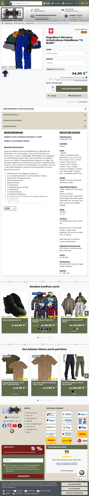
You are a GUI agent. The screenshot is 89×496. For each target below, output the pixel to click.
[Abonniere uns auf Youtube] (15, 426)
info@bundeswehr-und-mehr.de (45, 15)
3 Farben (74, 331)
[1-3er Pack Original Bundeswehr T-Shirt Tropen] (44, 367)
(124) (85, 29)
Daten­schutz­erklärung (47, 485)
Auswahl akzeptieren (74, 493)
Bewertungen (9, 126)
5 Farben (44, 331)
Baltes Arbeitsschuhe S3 (12, 320)
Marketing (31, 491)
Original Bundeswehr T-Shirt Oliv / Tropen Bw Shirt (13, 383)
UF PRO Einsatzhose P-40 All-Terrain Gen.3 (73, 383)
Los (47, 3)
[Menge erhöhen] (52, 87)
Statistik (19, 491)
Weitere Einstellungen (32, 493)
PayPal (8, 493)
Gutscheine (30, 427)
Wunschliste (75, 96)
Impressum (11, 487)
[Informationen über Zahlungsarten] (51, 414)
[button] (84, 3)
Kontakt (29, 421)
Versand (29, 415)
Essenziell (9, 491)
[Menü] (85, 470)
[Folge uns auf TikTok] (20, 426)
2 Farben (14, 394)
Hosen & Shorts (19, 23)
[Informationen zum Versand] (82, 434)
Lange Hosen (30, 23)
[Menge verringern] (52, 90)
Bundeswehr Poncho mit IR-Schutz (72, 321)
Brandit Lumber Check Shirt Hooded (42, 321)
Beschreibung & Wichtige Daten (18, 109)
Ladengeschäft (31, 429)
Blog (28, 432)
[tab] (44, 109)
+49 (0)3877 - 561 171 (13, 421)
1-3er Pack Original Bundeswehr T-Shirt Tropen (44, 383)
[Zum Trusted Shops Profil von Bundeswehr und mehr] (12, 431)
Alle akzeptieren (74, 484)
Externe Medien (45, 491)
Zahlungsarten (31, 418)
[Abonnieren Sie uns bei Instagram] (9, 426)
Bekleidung (8, 23)
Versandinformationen (80, 80)
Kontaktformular (42, 19)
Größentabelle (11, 115)
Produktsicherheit (12, 121)
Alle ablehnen (74, 489)
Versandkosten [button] (83, 101)
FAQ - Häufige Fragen (34, 424)
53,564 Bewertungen (66, 471)
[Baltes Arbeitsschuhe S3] (15, 305)
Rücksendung (31, 413)
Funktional (19, 493)
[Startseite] (12, 14)
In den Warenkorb (72, 89)
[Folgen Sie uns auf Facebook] (4, 426)
